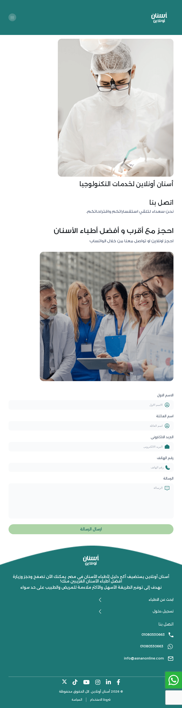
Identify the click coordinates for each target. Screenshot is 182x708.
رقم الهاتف (165, 458)
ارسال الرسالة (91, 529)
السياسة (77, 699)
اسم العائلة (164, 416)
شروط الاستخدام (100, 699)
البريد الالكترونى (162, 437)
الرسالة (168, 478)
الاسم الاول (165, 395)
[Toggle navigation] (12, 17)
